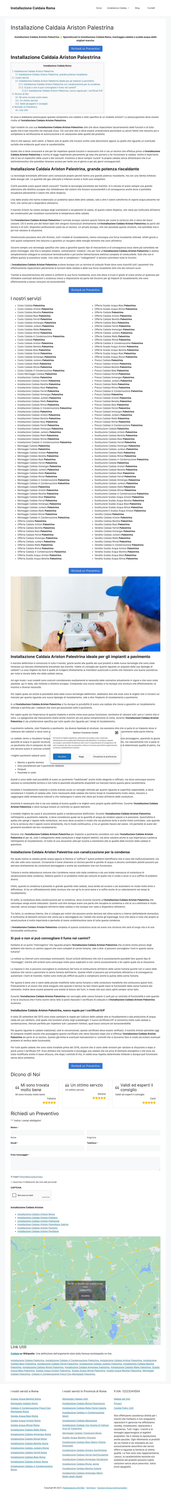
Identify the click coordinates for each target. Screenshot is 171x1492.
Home (99, 8)
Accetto (85, 1295)
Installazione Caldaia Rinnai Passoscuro (83, 1403)
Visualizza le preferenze (104, 756)
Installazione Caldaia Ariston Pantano (38, 1228)
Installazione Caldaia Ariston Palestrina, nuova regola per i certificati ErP (62, 90)
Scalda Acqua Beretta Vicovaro (79, 1437)
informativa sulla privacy (31, 1176)
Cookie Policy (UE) (124, 1408)
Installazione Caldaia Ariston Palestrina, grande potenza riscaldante (51, 74)
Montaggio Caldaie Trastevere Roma (82, 1433)
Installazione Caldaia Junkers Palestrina (100, 1363)
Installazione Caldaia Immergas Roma (31, 1434)
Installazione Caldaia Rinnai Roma (29, 1439)
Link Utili (21, 110)
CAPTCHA (16, 1187)
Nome (13, 1137)
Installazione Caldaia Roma (33, 8)
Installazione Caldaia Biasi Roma (28, 1457)
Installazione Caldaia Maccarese (79, 1420)
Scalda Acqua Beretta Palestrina (123, 1370)
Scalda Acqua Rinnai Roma (25, 1425)
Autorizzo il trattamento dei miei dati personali (35, 1182)
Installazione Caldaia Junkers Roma (30, 1448)
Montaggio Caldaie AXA (75, 1399)
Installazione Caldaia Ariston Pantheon (38, 1231)
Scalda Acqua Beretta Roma (26, 1399)
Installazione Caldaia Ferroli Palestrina (57, 1363)
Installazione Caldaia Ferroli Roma (29, 1452)
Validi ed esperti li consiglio (31, 103)
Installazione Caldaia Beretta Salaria (81, 1468)
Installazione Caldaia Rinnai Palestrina (43, 1367)
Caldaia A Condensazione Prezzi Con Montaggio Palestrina (63, 1374)
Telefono (92, 1143)
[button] (116, 732)
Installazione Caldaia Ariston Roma (36, 1214)
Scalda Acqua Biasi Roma (24, 1416)
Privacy (118, 1403)
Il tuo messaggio (20, 1154)
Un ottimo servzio (26, 100)
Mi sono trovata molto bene (31, 97)
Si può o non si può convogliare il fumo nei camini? (47, 87)
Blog (137, 8)
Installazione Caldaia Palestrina (27, 1360)
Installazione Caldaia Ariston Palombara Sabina (43, 1224)
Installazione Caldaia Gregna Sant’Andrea (84, 1450)
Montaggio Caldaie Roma (24, 1403)
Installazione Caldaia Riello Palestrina (131, 1367)
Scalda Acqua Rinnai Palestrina (88, 1370)
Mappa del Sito (122, 1399)
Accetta (62, 756)
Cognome (91, 1137)
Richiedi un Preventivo (85, 48)
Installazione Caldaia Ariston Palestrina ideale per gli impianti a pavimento (54, 81)
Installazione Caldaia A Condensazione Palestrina (72, 1360)
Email (14, 1143)
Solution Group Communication (112, 1488)
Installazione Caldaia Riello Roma (28, 1429)
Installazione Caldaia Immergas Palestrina (87, 1367)
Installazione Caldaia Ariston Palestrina (33, 71)
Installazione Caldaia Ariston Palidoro (37, 1217)
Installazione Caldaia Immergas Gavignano (85, 1459)
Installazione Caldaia (117, 8)
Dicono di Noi (20, 94)
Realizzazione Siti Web (73, 1488)
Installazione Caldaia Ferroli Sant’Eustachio (85, 1455)
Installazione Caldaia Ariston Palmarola (38, 1221)
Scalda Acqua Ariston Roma (26, 1420)
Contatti (151, 8)
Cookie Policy (85, 1290)
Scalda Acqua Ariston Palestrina (53, 1370)
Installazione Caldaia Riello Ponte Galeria (84, 1408)
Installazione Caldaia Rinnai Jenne (80, 1464)
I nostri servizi (20, 77)
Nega (81, 756)
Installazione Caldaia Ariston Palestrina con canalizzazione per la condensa (59, 84)
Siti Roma (90, 1488)
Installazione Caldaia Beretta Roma (29, 1443)
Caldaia (15, 1353)
